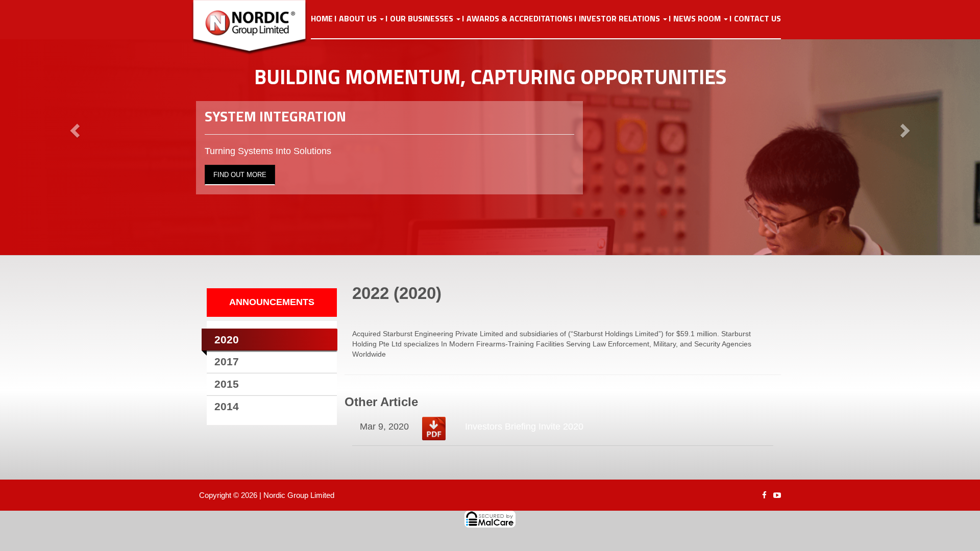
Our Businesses (422, 18)
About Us (359, 18)
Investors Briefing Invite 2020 (524, 426)
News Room (698, 18)
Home (322, 18)
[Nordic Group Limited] (257, 27)
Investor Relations (620, 18)
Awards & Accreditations (520, 18)
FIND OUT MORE (239, 175)
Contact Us (757, 18)
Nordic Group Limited (298, 495)
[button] (73, 127)
